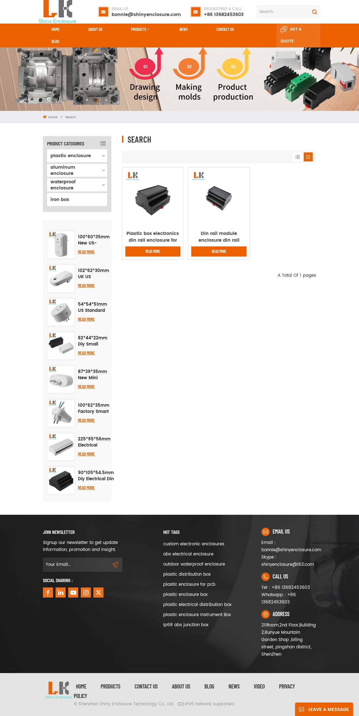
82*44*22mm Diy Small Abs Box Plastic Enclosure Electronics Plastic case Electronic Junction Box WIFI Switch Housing (92, 341)
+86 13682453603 (224, 11)
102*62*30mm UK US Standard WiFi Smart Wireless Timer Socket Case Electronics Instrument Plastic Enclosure (93, 274)
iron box (59, 199)
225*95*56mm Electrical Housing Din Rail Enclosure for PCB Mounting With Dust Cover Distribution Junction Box (94, 442)
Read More (86, 251)
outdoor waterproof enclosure (194, 564)
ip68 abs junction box (185, 624)
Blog (55, 41)
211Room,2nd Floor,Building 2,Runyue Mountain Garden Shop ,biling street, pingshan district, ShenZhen (288, 640)
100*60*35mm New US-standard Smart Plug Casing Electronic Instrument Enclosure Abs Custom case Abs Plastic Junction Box (94, 240)
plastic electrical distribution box (197, 604)
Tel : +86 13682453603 (285, 587)
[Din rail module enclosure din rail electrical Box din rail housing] (219, 198)
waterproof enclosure (62, 185)
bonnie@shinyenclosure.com (146, 11)
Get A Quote (291, 35)
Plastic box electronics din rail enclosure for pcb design (152, 237)
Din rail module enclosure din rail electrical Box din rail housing (218, 237)
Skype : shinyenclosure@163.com (287, 561)
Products (138, 29)
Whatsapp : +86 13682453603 (278, 598)
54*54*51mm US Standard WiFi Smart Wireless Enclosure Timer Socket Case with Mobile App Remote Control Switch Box (92, 307)
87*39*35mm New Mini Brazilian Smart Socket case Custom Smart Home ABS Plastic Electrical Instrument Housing (92, 375)
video (259, 686)
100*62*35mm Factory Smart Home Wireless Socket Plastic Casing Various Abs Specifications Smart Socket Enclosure (93, 408)
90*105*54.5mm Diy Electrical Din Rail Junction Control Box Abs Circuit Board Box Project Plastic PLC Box (96, 476)
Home (55, 29)
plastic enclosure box (185, 594)
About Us (95, 29)
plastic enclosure (70, 155)
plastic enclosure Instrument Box (197, 614)
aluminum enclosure (62, 170)
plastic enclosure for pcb (189, 584)
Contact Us (146, 686)
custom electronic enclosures (193, 544)
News (184, 29)
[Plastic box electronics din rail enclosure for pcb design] (153, 198)
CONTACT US (225, 29)
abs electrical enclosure (188, 554)
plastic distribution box (187, 574)
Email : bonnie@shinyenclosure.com (288, 546)
